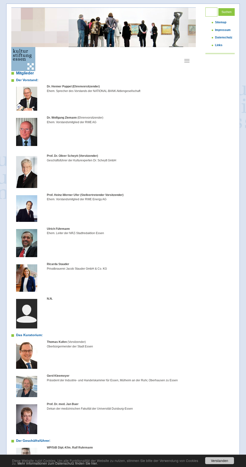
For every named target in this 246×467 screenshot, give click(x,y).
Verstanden (219, 460)
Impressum (223, 30)
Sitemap (220, 22)
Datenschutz (223, 37)
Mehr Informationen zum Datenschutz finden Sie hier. (58, 463)
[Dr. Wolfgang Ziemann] (26, 132)
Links (218, 45)
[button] (23, 27)
